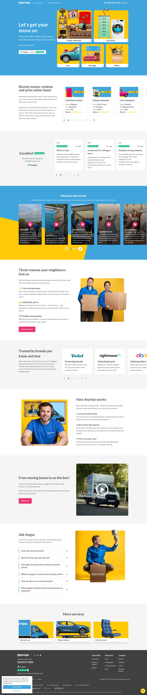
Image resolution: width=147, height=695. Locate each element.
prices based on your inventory (34, 305)
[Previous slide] (64, 120)
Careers (120, 665)
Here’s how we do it (110, 408)
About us (121, 659)
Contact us (121, 662)
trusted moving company (44, 291)
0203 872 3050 (25, 662)
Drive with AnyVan (110, 665)
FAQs (106, 659)
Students (94, 668)
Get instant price (27, 329)
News (106, 669)
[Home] (25, 3)
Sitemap (39, 679)
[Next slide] (94, 120)
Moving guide (109, 662)
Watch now (25, 501)
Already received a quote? (26, 45)
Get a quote (95, 659)
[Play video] (30, 224)
